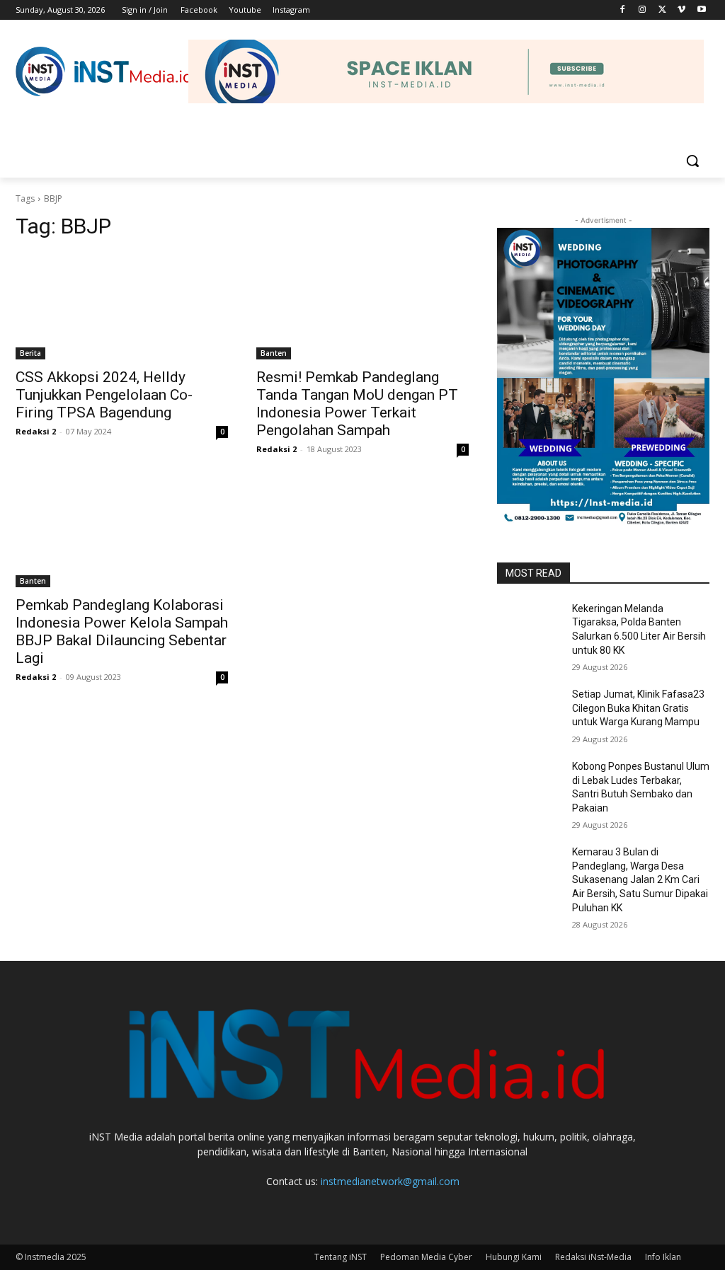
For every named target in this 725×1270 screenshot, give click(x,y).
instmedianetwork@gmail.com (390, 1181)
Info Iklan (663, 1257)
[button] (692, 161)
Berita (30, 353)
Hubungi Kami (514, 1257)
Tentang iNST (340, 1257)
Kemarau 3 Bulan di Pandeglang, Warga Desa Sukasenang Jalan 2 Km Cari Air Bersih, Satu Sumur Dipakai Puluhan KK (640, 879)
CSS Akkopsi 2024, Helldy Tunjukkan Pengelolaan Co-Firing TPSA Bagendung (104, 395)
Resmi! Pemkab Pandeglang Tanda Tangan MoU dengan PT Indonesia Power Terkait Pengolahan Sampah (357, 404)
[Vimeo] (681, 10)
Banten (274, 353)
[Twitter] (662, 10)
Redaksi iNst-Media (593, 1257)
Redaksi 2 (36, 431)
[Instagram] (642, 10)
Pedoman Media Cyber (426, 1257)
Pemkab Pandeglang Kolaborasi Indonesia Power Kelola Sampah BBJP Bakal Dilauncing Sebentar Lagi (122, 631)
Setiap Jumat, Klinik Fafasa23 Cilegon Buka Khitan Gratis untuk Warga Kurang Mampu (638, 707)
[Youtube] (701, 10)
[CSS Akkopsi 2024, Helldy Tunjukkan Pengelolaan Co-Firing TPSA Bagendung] (122, 306)
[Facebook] (623, 10)
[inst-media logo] (104, 71)
